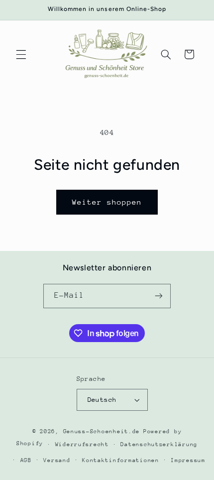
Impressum (188, 460)
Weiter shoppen (107, 202)
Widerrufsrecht (82, 444)
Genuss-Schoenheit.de (101, 431)
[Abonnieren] (158, 296)
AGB (26, 460)
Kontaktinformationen (120, 460)
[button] (20, 54)
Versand (56, 460)
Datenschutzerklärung (159, 444)
